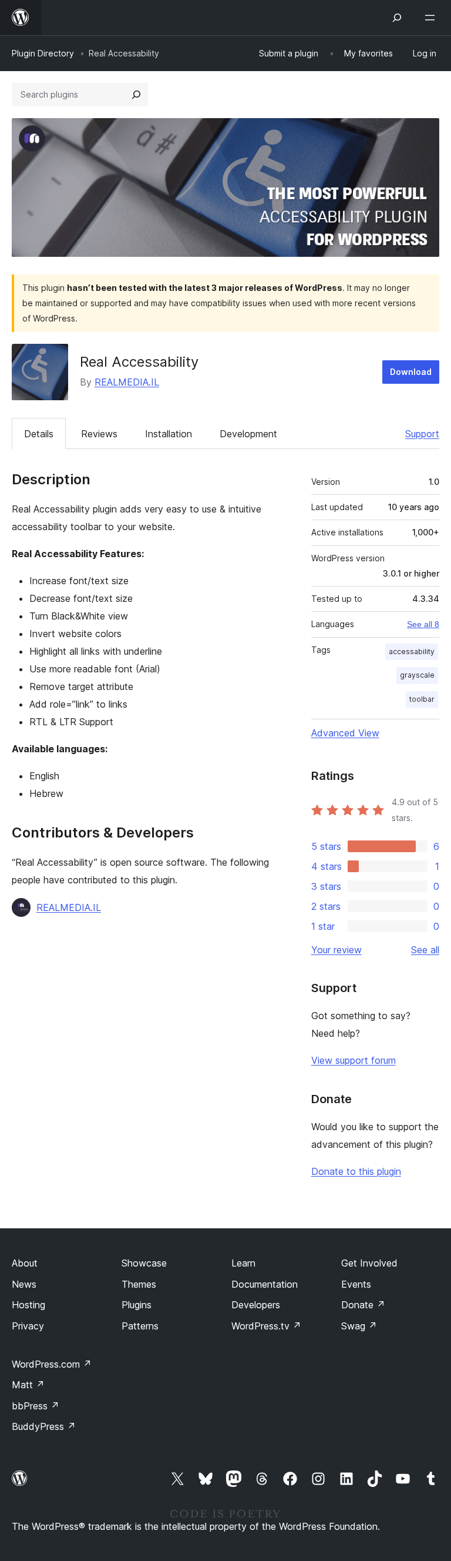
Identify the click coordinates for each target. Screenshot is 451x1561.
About (25, 1263)
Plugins (137, 1305)
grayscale (417, 675)
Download (411, 372)
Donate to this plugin (356, 1171)
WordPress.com (52, 1364)
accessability (412, 651)
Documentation (264, 1284)
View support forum (353, 1060)
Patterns (140, 1326)
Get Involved (369, 1263)
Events (356, 1284)
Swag (359, 1326)
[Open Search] (397, 17)
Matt (28, 1385)
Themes (139, 1284)
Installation (168, 434)
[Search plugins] (136, 94)
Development (248, 434)
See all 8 (423, 624)
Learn (243, 1263)
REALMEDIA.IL (127, 382)
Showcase (144, 1263)
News (24, 1284)
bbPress (35, 1406)
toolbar (422, 699)
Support (422, 434)
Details (38, 434)
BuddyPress (44, 1426)
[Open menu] (432, 17)
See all (425, 950)
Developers (255, 1305)
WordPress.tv (266, 1326)
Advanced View (345, 733)
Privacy (28, 1326)
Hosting (28, 1305)
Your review (336, 950)
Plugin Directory (43, 53)
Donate (363, 1305)
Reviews (99, 434)
